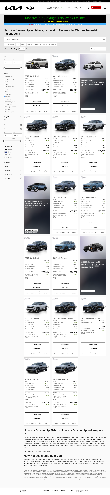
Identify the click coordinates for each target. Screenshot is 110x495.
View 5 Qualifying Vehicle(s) (31, 231)
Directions (46, 490)
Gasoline (37, 44)
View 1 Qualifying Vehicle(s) (88, 291)
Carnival (89, 445)
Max (14, 59)
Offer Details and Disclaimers (87, 111)
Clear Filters (29, 49)
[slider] (4, 68)
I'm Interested (37, 101)
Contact (55, 490)
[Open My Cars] (104, 8)
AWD (23, 44)
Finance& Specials (75, 8)
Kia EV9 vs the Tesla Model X (41, 451)
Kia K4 (71, 445)
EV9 (25, 447)
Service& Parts (69, 8)
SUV (29, 44)
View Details (36, 106)
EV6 (101, 445)
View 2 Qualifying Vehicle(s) (88, 109)
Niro (97, 445)
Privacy (63, 490)
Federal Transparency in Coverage (82, 491)
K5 (74, 445)
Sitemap (71, 490)
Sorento (84, 445)
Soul (94, 445)
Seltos (21, 49)
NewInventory (49, 8)
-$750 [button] (47, 395)
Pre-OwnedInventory (56, 8)
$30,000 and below (49, 44)
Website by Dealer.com (23, 491)
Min (4, 59)
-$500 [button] (47, 92)
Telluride (78, 445)
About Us (82, 8)
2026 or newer (9, 44)
